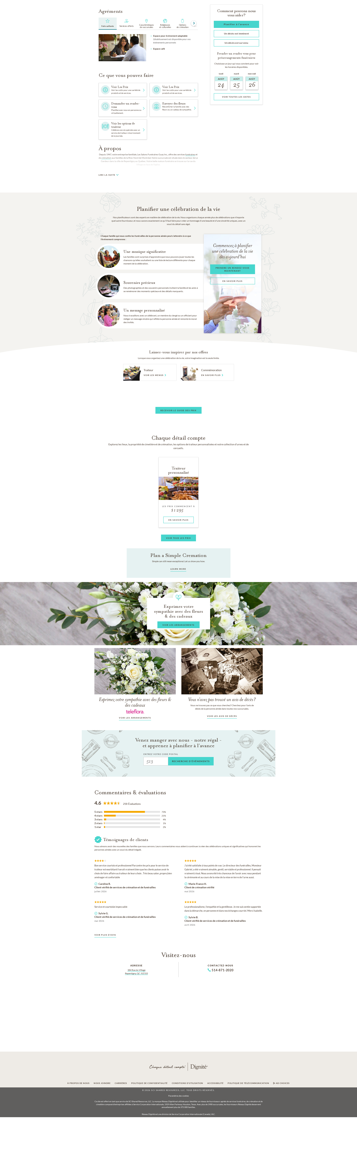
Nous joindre (102, 1083)
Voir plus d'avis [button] (105, 935)
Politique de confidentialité (149, 1083)
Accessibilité (215, 1083)
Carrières (121, 1083)
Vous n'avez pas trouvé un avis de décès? (222, 699)
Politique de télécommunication (248, 1083)
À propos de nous (78, 1083)
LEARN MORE (178, 569)
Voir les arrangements (135, 718)
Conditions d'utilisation (187, 1083)
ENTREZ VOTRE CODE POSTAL (161, 754)
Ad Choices (282, 1083)
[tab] (108, 24)
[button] (123, 108)
